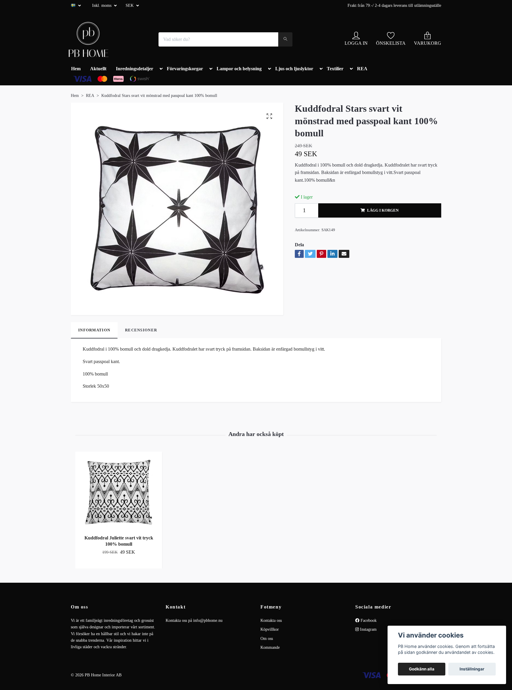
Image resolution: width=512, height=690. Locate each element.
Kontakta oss (271, 620)
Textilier (335, 68)
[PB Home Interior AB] (88, 39)
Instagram (368, 629)
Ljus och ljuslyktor (294, 68)
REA (362, 68)
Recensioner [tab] (141, 330)
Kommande (270, 647)
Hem (76, 68)
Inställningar (472, 669)
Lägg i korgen (383, 210)
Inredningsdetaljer (134, 68)
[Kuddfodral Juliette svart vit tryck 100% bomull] (118, 492)
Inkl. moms (102, 5)
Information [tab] (94, 330)
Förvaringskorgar (185, 68)
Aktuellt (98, 68)
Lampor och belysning (239, 68)
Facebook (368, 620)
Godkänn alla (421, 669)
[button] (160, 70)
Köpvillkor (269, 629)
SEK (130, 5)
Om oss (266, 638)
